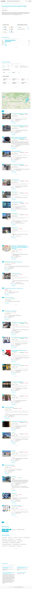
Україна (3, 3)
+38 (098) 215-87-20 (18, 145)
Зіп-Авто (13, 432)
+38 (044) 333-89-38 (18, 401)
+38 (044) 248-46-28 (18, 131)
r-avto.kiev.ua (9, 317)
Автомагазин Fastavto (15, 364)
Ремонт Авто (20, 537)
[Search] (26, 1)
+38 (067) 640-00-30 (18, 256)
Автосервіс (6, 290)
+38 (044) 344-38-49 (11, 267)
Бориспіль (3, 529)
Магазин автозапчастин (9, 297)
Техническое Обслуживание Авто (6, 544)
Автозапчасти (14, 493)
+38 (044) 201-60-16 (18, 440)
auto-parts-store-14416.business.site (19, 283)
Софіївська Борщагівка (5, 531)
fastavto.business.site (17, 372)
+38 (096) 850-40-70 (18, 389)
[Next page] (8, 111)
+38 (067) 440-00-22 (18, 331)
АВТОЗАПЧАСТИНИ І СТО (16, 151)
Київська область (7, 3)
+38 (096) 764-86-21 (18, 344)
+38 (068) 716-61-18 (18, 459)
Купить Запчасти (4, 537)
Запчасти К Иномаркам (5, 542)
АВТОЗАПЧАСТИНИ (15, 179)
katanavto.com (16, 257)
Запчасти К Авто (10, 537)
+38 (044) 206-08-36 (18, 170)
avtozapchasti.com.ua (17, 428)
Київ (11, 3)
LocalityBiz (3, 1)
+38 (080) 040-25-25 (11, 415)
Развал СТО (13, 476)
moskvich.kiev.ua (16, 132)
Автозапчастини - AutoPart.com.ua (17, 164)
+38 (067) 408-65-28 (11, 316)
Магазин (10, 290)
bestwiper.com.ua (16, 390)
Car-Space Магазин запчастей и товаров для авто (14, 288)
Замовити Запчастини (23, 544)
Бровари (7, 529)
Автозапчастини (14, 213)
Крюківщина (13, 529)
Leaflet (25, 108)
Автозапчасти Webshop (9, 407)
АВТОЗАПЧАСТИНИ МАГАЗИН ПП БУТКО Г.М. (19, 125)
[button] (26, 102)
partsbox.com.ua (16, 460)
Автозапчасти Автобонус (9, 465)
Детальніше (13, 122)
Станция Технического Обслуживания (15, 542)
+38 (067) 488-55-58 (18, 427)
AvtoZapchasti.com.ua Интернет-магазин (19, 421)
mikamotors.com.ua (10, 268)
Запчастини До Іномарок (15, 544)
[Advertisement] (16, 18)
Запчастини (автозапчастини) (17, 202)
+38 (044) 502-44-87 (18, 187)
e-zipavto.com (16, 441)
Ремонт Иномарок (4, 539)
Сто (14, 539)
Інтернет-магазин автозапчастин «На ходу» (19, 113)
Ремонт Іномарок (10, 539)
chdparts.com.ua (16, 402)
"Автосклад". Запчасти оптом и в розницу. (19, 322)
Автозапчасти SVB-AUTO (16, 505)
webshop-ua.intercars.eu (11, 416)
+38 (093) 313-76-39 (18, 282)
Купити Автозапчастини (26, 537)
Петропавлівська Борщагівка (20, 529)
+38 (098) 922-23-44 (18, 158)
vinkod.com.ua (16, 146)
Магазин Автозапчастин (15, 140)
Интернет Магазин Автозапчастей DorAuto (19, 337)
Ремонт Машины (19, 539)
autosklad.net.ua (16, 332)
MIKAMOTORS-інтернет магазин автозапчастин (13, 261)
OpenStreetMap (28, 108)
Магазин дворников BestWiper (17, 381)
